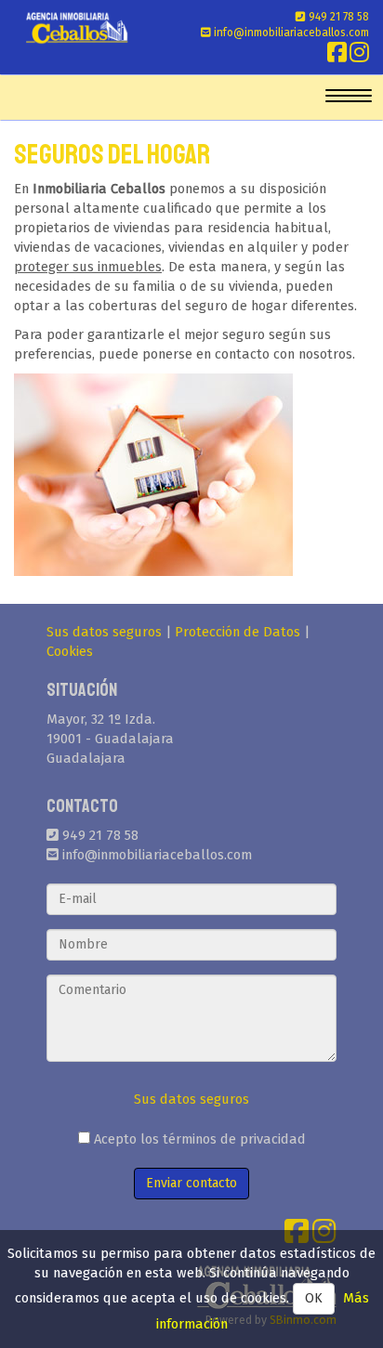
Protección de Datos (237, 631)
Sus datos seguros (104, 631)
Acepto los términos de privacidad (198, 1139)
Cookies (69, 651)
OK (314, 1298)
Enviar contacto (191, 1183)
